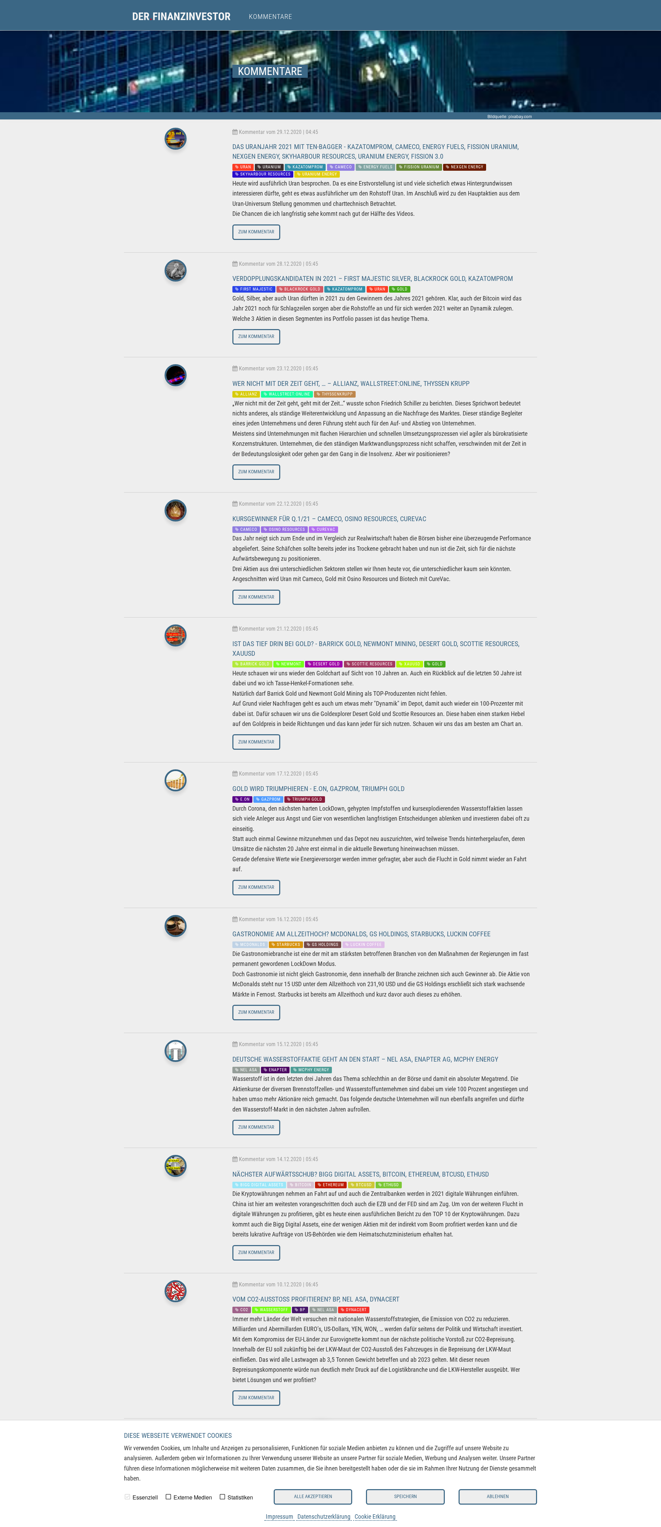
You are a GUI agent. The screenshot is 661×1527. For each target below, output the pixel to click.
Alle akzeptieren (313, 1496)
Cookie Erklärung (375, 1516)
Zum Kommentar (256, 232)
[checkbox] (127, 1496)
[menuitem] (188, 16)
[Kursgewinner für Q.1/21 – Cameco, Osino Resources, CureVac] (176, 512)
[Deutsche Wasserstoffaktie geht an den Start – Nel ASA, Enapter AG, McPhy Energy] (176, 1053)
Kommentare (270, 16)
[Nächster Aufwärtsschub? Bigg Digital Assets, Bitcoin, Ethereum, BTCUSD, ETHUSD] (176, 1168)
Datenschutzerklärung (323, 1516)
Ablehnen (498, 1496)
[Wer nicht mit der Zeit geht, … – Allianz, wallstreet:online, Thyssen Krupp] (176, 377)
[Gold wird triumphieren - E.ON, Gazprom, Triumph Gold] (176, 783)
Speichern (405, 1496)
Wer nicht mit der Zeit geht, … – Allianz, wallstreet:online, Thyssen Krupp (351, 383)
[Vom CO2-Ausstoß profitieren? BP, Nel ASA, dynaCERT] (176, 1293)
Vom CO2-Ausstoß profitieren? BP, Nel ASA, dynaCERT (315, 1299)
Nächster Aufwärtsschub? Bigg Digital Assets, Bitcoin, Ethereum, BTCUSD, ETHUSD (360, 1174)
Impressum (279, 1516)
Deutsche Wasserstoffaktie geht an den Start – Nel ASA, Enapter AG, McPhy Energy (365, 1059)
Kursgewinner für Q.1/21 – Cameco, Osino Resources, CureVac (329, 519)
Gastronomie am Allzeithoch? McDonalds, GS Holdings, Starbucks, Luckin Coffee (361, 934)
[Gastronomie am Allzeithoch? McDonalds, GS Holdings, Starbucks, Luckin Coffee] (176, 928)
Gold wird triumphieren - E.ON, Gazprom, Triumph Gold (318, 788)
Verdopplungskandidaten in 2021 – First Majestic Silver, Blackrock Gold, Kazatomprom (372, 278)
